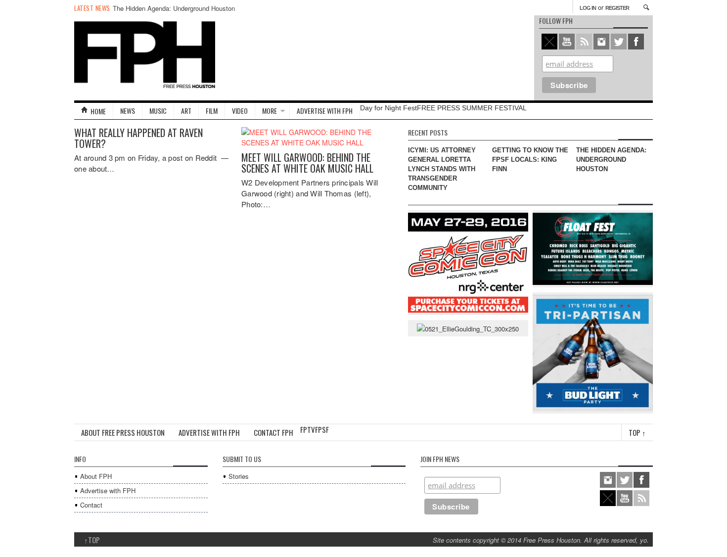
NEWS (127, 110)
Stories (238, 476)
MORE (269, 110)
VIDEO (240, 110)
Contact (91, 505)
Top (637, 432)
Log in (588, 8)
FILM (212, 110)
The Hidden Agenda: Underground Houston (174, 8)
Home (98, 111)
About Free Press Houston (123, 432)
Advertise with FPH (325, 110)
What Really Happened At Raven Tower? (138, 138)
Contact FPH (273, 432)
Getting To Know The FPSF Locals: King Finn (530, 159)
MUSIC (158, 110)
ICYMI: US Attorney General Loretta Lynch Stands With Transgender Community (442, 168)
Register (617, 8)
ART (186, 110)
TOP (92, 539)
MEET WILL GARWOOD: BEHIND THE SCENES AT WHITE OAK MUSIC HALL (307, 163)
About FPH (96, 476)
